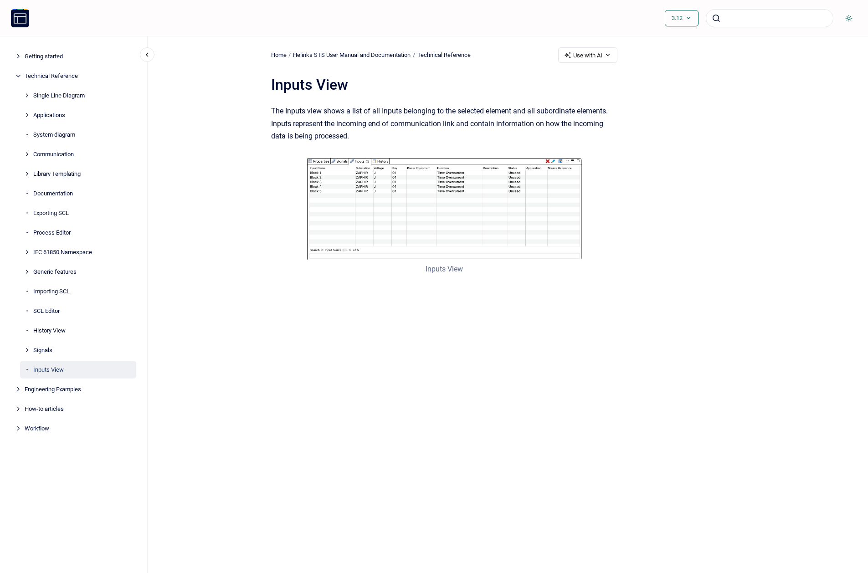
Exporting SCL (51, 213)
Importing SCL (51, 291)
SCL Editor (46, 310)
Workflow (37, 428)
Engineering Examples (53, 389)
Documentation (53, 193)
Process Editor (52, 232)
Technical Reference (51, 75)
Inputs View (48, 369)
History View (49, 330)
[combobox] (769, 18)
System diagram (54, 134)
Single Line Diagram (59, 95)
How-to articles (44, 408)
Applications (49, 115)
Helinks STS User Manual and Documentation (352, 54)
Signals (42, 350)
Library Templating (57, 173)
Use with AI (587, 55)
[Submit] (716, 18)
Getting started (44, 56)
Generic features (55, 271)
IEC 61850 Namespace (62, 252)
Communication (53, 154)
